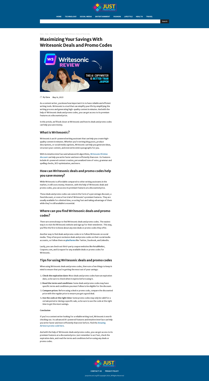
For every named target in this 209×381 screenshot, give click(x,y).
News (47, 34)
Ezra (48, 97)
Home (42, 34)
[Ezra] (41, 97)
